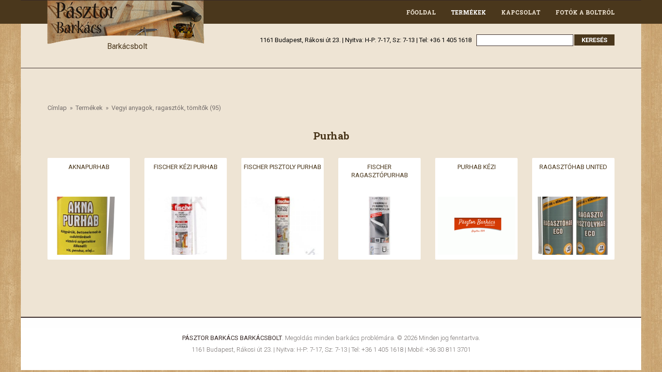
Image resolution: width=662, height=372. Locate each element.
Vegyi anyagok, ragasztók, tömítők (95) (166, 107)
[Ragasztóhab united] (573, 202)
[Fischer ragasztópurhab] (379, 202)
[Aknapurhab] (88, 202)
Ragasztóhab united (573, 166)
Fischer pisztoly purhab (282, 166)
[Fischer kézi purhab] (185, 202)
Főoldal (421, 12)
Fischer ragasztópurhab (379, 171)
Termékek (468, 12)
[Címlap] (127, 6)
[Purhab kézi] (476, 202)
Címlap (57, 107)
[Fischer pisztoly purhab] (282, 202)
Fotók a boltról (585, 12)
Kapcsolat (520, 12)
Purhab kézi (476, 166)
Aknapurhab (89, 166)
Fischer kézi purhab (186, 166)
